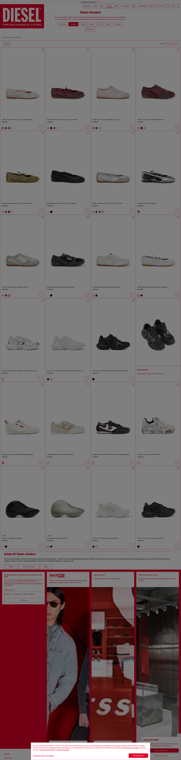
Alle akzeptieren (138, 755)
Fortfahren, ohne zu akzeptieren (43, 755)
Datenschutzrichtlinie (47, 750)
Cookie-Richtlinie (63, 750)
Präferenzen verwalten (131, 748)
